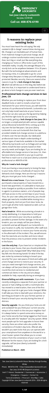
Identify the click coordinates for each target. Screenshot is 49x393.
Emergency (15, 375)
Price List (25, 378)
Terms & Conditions (13, 378)
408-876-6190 (30, 22)
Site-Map (34, 378)
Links (41, 378)
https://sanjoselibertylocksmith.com (33, 367)
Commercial (30, 372)
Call (25, 390)
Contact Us (34, 375)
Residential (19, 372)
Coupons (24, 375)
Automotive (41, 372)
